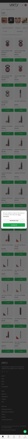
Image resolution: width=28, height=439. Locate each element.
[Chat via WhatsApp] (25, 431)
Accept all (14, 225)
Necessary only (14, 220)
